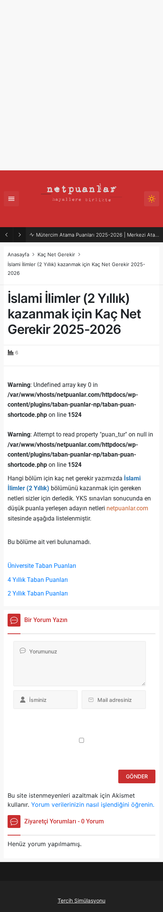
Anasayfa (18, 254)
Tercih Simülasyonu (81, 900)
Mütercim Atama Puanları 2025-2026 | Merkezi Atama (97, 235)
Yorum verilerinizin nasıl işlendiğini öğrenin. (92, 804)
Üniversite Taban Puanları (42, 565)
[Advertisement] (81, 85)
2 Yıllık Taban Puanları (38, 593)
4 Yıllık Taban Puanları (38, 579)
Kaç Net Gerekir (56, 254)
